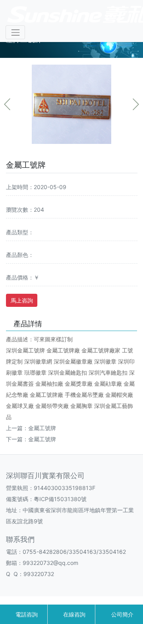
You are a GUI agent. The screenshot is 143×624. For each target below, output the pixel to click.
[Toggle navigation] (15, 32)
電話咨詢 (26, 614)
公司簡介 (121, 614)
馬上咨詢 (22, 300)
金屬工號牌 (42, 428)
